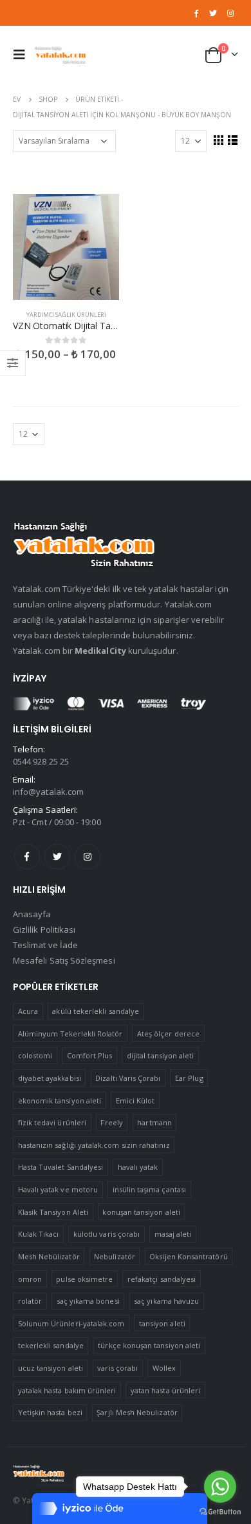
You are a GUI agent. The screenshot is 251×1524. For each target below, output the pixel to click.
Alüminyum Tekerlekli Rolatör (70, 1033)
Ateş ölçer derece (168, 1033)
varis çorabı (117, 1368)
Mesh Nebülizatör (49, 1256)
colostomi (35, 1055)
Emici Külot (135, 1100)
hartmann (154, 1122)
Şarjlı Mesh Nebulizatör (137, 1412)
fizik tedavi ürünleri (52, 1122)
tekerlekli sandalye (51, 1345)
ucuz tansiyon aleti (50, 1368)
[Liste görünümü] (232, 140)
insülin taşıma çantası (149, 1189)
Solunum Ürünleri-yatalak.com (71, 1323)
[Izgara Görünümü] (218, 140)
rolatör (30, 1301)
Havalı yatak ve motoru (58, 1189)
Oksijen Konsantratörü (188, 1256)
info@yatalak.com (48, 791)
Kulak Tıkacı (38, 1234)
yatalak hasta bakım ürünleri (67, 1390)
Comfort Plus (90, 1055)
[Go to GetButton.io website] (220, 1511)
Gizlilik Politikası (44, 929)
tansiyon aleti (162, 1323)
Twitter (57, 857)
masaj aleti (173, 1234)
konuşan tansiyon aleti (141, 1212)
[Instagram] (230, 13)
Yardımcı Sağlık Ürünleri (66, 314)
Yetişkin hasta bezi (50, 1412)
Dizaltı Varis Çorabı (127, 1078)
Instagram (87, 857)
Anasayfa (32, 914)
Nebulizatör (114, 1256)
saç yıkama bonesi (88, 1301)
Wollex (164, 1368)
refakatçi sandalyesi (161, 1279)
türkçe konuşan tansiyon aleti (149, 1345)
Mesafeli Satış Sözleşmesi (64, 960)
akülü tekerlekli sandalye (95, 1011)
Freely (111, 1122)
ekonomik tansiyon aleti (60, 1100)
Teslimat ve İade (45, 945)
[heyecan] (213, 13)
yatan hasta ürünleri (165, 1390)
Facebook (27, 857)
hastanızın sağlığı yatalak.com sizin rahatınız (94, 1145)
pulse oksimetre (84, 1279)
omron (30, 1279)
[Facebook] (196, 13)
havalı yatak (138, 1167)
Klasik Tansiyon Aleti (53, 1212)
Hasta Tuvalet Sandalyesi (61, 1167)
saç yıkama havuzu (166, 1301)
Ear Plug (189, 1078)
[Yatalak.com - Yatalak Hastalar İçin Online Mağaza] (60, 54)
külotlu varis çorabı (106, 1234)
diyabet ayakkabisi (49, 1078)
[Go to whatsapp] (220, 1487)
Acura (28, 1011)
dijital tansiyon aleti (160, 1055)
